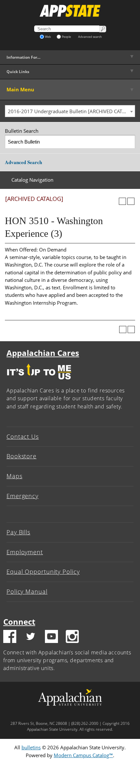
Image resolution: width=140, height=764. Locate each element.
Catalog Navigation (32, 179)
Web (48, 37)
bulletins (31, 747)
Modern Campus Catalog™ (83, 755)
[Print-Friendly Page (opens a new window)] (122, 201)
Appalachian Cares (43, 352)
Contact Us (23, 436)
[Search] (128, 141)
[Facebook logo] (9, 637)
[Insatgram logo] (72, 637)
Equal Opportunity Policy (43, 571)
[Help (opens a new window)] (130, 201)
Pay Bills (18, 532)
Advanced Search (23, 162)
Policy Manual (27, 591)
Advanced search (90, 37)
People (66, 37)
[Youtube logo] (51, 637)
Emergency (22, 496)
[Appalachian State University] (70, 10)
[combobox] (70, 111)
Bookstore (21, 456)
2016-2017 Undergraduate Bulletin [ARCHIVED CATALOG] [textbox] (71, 111)
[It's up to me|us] (39, 381)
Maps (14, 476)
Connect (19, 621)
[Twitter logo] (30, 637)
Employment (25, 552)
